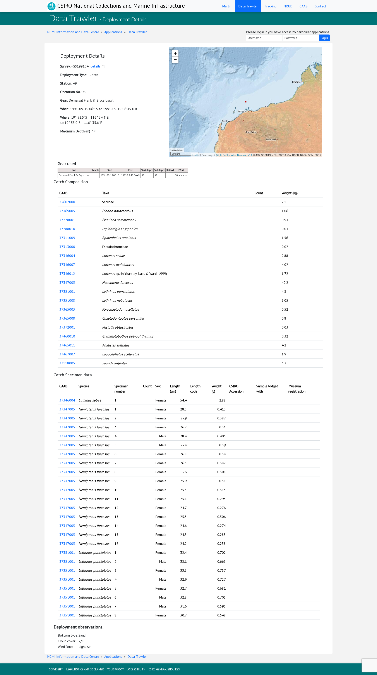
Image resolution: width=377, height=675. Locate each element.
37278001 (67, 220)
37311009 (67, 237)
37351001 (67, 291)
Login (324, 38)
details (96, 66)
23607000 (67, 202)
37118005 (67, 363)
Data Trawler (248, 6)
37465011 (67, 345)
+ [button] (175, 53)
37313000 (67, 246)
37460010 (67, 336)
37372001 (67, 327)
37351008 (67, 300)
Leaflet (196, 155)
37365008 (67, 318)
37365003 (67, 309)
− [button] (175, 59)
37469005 (67, 211)
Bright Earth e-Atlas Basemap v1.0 (234, 155)
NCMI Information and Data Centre (73, 32)
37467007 (67, 354)
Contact (320, 6)
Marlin (226, 6)
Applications (113, 32)
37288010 (67, 229)
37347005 (67, 282)
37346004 (67, 255)
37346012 (67, 273)
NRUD (288, 6)
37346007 (67, 264)
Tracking (270, 6)
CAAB (304, 6)
